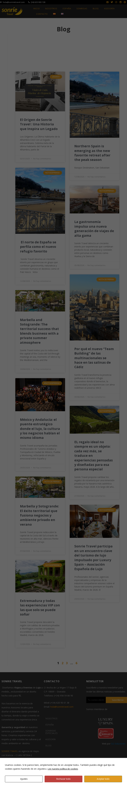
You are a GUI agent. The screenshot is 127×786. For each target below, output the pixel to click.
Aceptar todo (103, 778)
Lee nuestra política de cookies (63, 768)
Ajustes (24, 778)
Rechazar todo (63, 778)
